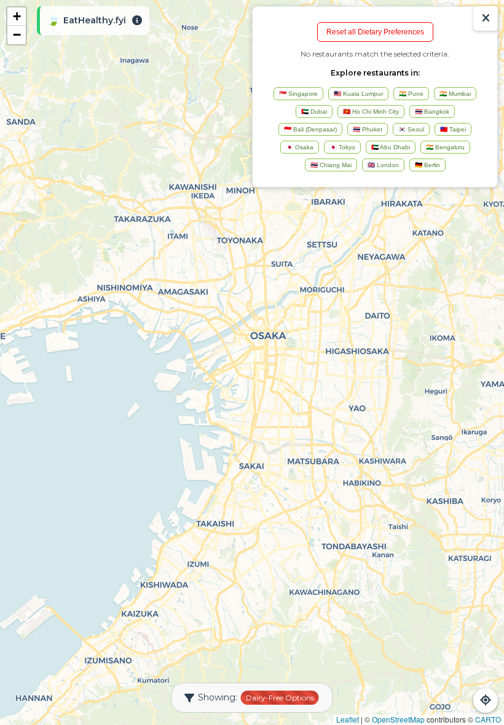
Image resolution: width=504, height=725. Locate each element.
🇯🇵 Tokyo (342, 147)
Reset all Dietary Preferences (375, 32)
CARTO (488, 719)
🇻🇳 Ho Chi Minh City (371, 111)
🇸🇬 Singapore (298, 93)
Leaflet (347, 719)
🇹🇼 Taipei (453, 129)
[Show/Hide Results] (485, 18)
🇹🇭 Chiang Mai (331, 165)
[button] (16, 16)
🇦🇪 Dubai (314, 111)
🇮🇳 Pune (411, 93)
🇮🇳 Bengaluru (445, 147)
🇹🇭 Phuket (367, 129)
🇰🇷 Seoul (411, 129)
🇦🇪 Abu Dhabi (390, 147)
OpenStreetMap (398, 719)
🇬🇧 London (383, 165)
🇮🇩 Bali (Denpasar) (310, 129)
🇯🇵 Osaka (299, 147)
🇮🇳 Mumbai (455, 93)
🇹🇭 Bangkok (432, 111)
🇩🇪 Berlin (427, 165)
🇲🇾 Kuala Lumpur (358, 93)
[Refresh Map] (485, 700)
